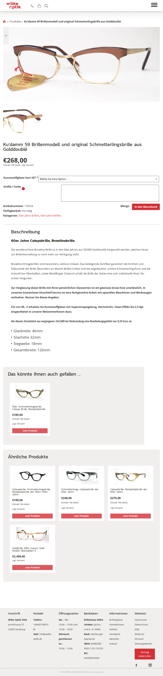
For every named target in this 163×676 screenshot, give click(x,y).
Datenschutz (141, 624)
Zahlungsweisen (143, 643)
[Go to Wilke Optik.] (4, 21)
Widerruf (139, 634)
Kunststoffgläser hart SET (21, 177)
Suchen (46, 6)
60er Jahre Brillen (51, 215)
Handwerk (114, 634)
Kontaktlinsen (116, 624)
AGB (137, 629)
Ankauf (113, 643)
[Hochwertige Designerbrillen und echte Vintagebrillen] (13, 5)
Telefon (32, 6)
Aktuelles (114, 638)
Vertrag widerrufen (144, 654)
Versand (30, 165)
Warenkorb (39, 6)
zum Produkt (30, 430)
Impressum (141, 619)
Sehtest (113, 629)
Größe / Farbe (12, 186)
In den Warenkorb (146, 207)
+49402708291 (41, 624)
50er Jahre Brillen (29, 215)
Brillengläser (116, 619)
